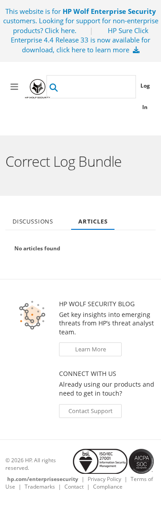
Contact (74, 486)
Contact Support (90, 411)
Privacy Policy (104, 479)
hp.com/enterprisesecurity (42, 479)
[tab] (32, 218)
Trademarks (40, 486)
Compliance (108, 486)
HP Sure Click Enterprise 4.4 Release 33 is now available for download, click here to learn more (80, 40)
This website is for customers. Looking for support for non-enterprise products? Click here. (80, 21)
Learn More (90, 349)
